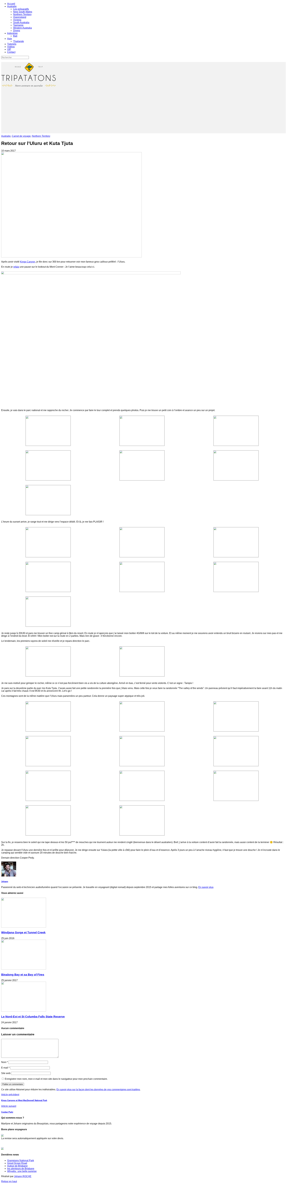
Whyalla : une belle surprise (22, 1171)
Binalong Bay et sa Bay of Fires (22, 974)
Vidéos (11, 46)
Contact (11, 52)
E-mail (5, 1067)
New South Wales (22, 11)
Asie (9, 38)
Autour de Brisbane (17, 1166)
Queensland (19, 17)
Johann (4, 881)
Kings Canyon (27, 261)
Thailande (18, 41)
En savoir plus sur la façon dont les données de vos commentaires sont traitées (98, 1089)
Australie (12, 6)
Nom (4, 1062)
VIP (9, 49)
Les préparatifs (21, 9)
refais (16, 267)
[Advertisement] (143, 112)
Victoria (17, 20)
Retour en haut (9, 1181)
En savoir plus (205, 887)
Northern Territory (22, 14)
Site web (5, 1073)
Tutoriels (11, 44)
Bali (15, 36)
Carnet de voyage (21, 136)
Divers (16, 30)
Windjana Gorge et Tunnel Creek (23, 932)
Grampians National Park (20, 1160)
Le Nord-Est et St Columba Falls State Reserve (33, 1016)
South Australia (21, 22)
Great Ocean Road (17, 1163)
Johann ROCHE (22, 1176)
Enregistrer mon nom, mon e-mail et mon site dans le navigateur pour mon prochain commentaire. (56, 1079)
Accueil (11, 3)
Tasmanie (18, 25)
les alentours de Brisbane (20, 1168)
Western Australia (22, 28)
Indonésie (12, 33)
